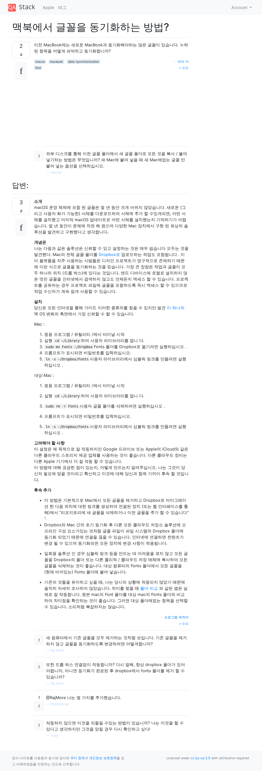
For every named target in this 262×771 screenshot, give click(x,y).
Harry (54, 735)
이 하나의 (175, 307)
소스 (185, 68)
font (38, 68)
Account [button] (240, 7)
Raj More (56, 650)
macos (40, 61)
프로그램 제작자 (176, 617)
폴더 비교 (149, 588)
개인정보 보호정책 (103, 758)
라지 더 (183, 61)
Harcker (56, 172)
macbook (56, 61)
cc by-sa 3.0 (200, 758)
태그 (62, 7)
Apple (48, 7)
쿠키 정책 (77, 758)
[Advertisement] (111, 106)
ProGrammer (59, 704)
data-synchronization (83, 61)
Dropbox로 (109, 254)
